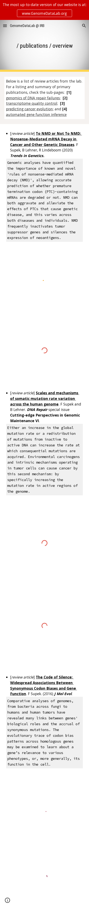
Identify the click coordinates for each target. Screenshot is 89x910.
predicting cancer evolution (29, 108)
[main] (44, 46)
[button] (5, 25)
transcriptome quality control (31, 103)
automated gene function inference (36, 114)
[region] (44, 10)
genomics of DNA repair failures (33, 97)
